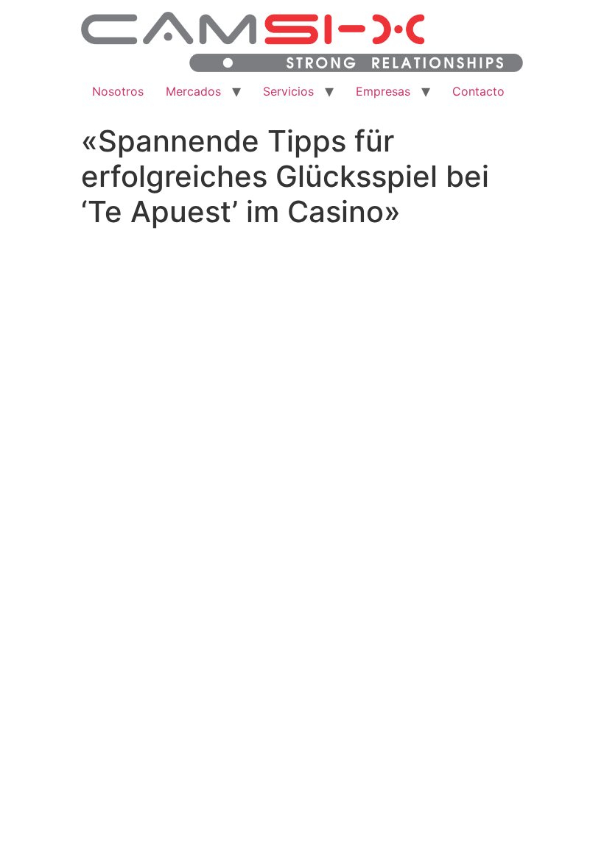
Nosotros (118, 91)
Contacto (478, 91)
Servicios (288, 91)
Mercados (193, 91)
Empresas (383, 91)
